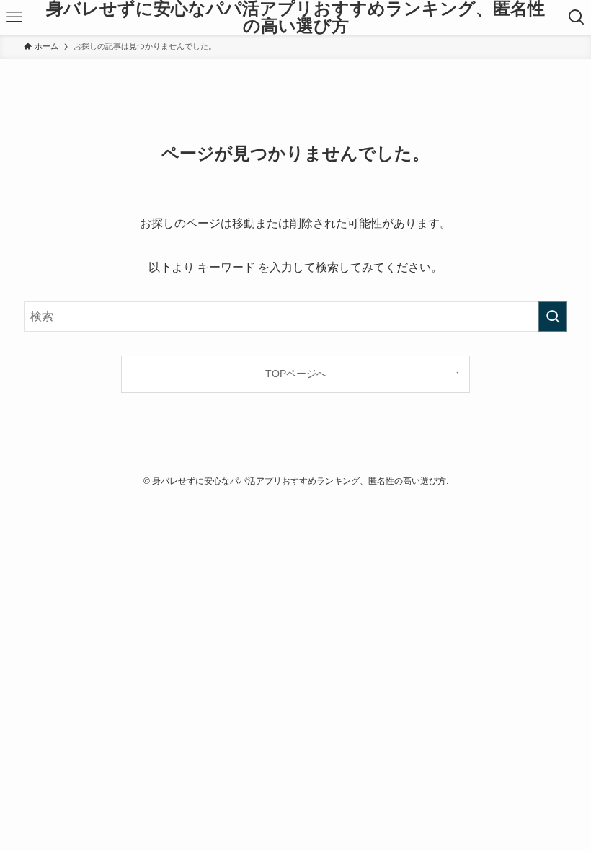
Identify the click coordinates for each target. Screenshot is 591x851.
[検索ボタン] (576, 17)
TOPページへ (295, 373)
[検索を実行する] (552, 316)
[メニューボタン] (14, 17)
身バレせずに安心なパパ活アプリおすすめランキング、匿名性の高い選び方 (295, 17)
